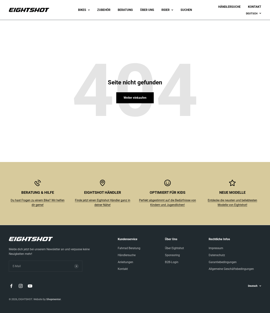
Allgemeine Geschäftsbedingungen (231, 269)
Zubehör (103, 10)
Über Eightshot (174, 248)
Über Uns (147, 10)
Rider (165, 10)
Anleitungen (125, 262)
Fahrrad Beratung (129, 248)
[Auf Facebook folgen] (11, 285)
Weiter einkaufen (135, 97)
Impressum (216, 248)
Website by (47, 299)
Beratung (125, 10)
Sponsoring (172, 255)
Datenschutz (217, 255)
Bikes (82, 10)
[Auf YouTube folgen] (30, 285)
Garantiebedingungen (223, 262)
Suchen (186, 10)
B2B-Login (171, 262)
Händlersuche (229, 6)
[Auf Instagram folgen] (20, 285)
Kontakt (254, 6)
